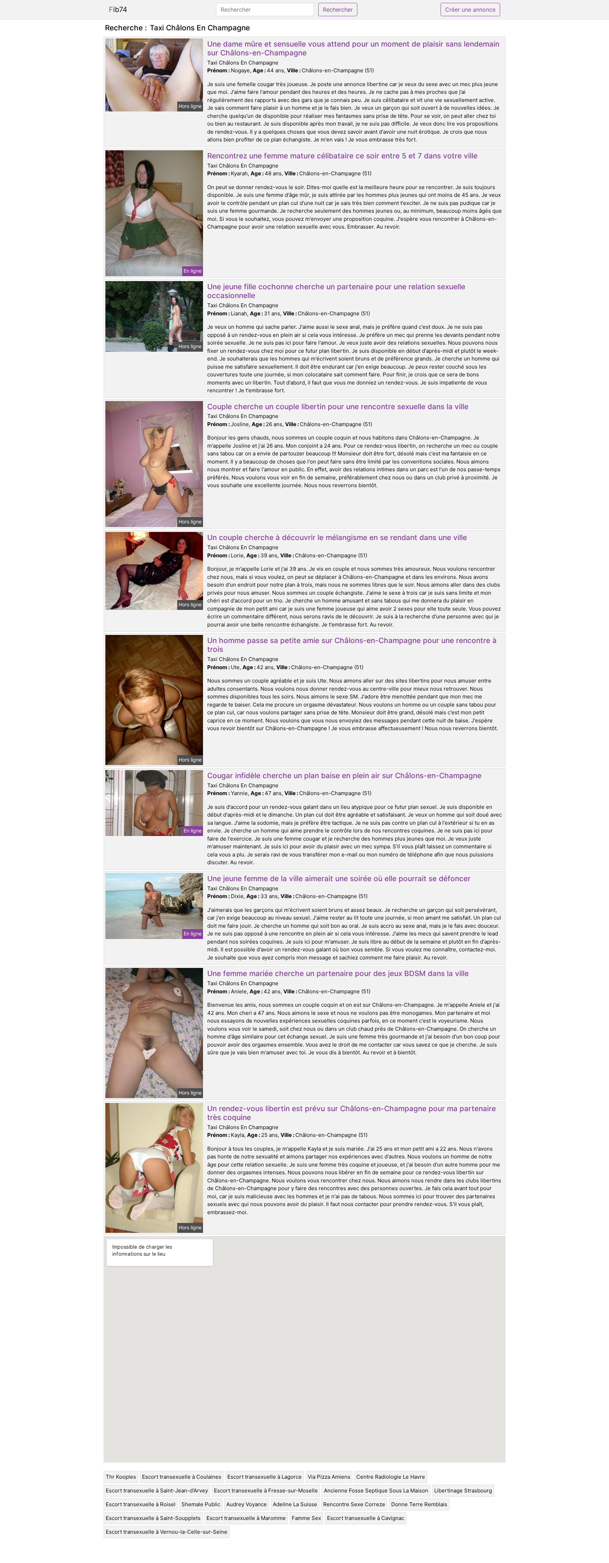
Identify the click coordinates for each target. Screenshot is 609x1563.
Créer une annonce (470, 9)
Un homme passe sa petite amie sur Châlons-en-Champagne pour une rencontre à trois (352, 645)
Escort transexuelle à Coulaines (181, 1476)
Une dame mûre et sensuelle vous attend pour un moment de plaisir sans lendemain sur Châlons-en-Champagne (353, 48)
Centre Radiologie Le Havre (390, 1476)
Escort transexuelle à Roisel (141, 1504)
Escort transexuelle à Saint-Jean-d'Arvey (157, 1490)
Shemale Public (201, 1504)
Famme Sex (306, 1518)
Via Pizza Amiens (329, 1476)
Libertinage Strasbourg (463, 1490)
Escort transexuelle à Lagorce (264, 1476)
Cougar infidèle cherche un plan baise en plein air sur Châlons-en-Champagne (344, 775)
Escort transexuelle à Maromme (246, 1518)
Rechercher (338, 9)
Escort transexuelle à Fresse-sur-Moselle (266, 1490)
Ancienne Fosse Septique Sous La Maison (376, 1490)
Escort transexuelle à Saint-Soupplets (153, 1518)
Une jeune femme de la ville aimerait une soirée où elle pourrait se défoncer (338, 878)
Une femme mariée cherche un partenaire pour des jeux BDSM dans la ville (338, 973)
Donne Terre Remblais (419, 1504)
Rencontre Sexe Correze (354, 1504)
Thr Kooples (121, 1476)
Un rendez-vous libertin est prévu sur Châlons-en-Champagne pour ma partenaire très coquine (351, 1113)
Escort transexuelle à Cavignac (365, 1518)
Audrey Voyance (246, 1504)
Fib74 (118, 9)
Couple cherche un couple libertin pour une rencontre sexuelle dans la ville (337, 406)
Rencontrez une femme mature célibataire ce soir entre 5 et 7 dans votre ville (342, 155)
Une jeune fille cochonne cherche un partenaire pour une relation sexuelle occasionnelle (336, 291)
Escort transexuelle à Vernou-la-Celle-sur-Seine (166, 1531)
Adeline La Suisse (295, 1504)
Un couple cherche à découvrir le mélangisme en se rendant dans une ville (337, 537)
